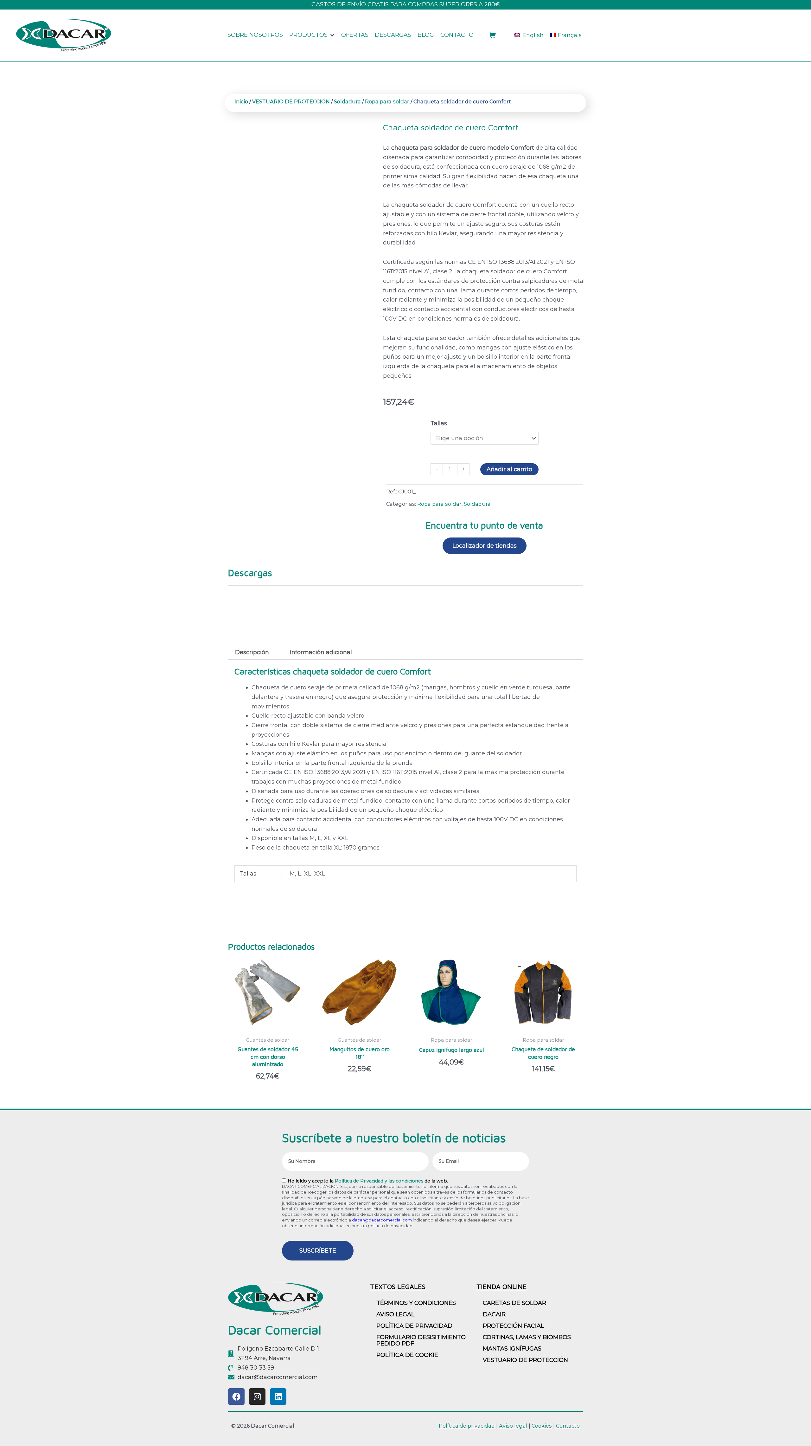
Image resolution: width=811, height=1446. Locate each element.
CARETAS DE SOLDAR (514, 1302)
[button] (312, 35)
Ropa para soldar (387, 101)
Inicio (241, 101)
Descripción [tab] (252, 652)
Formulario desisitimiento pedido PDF (421, 1340)
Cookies (542, 1426)
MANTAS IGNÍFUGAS (512, 1348)
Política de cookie (407, 1355)
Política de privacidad (414, 1325)
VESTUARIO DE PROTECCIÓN (291, 101)
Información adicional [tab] (321, 652)
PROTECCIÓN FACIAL (513, 1325)
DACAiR (494, 1314)
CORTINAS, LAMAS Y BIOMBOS (527, 1337)
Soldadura (347, 101)
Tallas (439, 423)
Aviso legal (513, 1426)
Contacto (568, 1426)
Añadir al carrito (509, 469)
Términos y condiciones (416, 1302)
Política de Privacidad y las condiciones (379, 1181)
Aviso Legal (395, 1314)
